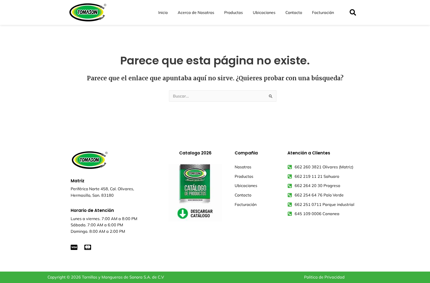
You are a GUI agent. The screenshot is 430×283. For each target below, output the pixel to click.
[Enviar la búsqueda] (271, 96)
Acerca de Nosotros (196, 12)
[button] (353, 12)
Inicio (163, 12)
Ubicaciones (264, 12)
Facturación (323, 12)
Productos (233, 12)
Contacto (293, 12)
